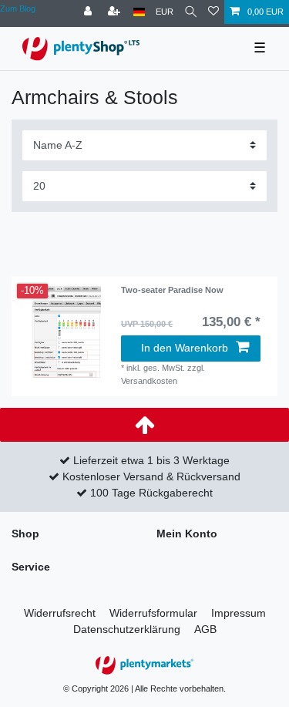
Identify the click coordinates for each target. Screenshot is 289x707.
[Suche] (191, 12)
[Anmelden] (89, 12)
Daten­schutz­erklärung (126, 629)
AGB (205, 629)
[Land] (139, 12)
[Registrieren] (115, 12)
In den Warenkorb (184, 348)
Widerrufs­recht (60, 613)
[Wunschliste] (213, 12)
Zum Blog (17, 8)
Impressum (238, 613)
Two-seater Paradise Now (172, 290)
